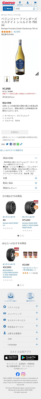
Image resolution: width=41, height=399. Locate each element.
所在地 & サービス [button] (16, 327)
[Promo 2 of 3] (20, 236)
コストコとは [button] (13, 307)
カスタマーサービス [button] (16, 320)
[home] (8, 3)
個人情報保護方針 (14, 366)
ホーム (3, 15)
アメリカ (17, 15)
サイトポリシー (28, 366)
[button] (35, 8)
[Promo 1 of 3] (18, 236)
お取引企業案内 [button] (14, 333)
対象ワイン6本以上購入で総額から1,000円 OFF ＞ (19, 94)
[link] (7, 144)
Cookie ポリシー (20, 368)
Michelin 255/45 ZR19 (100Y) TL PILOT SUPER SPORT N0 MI (30, 225)
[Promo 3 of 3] (23, 236)
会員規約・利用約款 (26, 364)
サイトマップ (12, 364)
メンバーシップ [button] (14, 313)
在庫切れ (15, 132)
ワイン (10, 15)
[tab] (20, 307)
